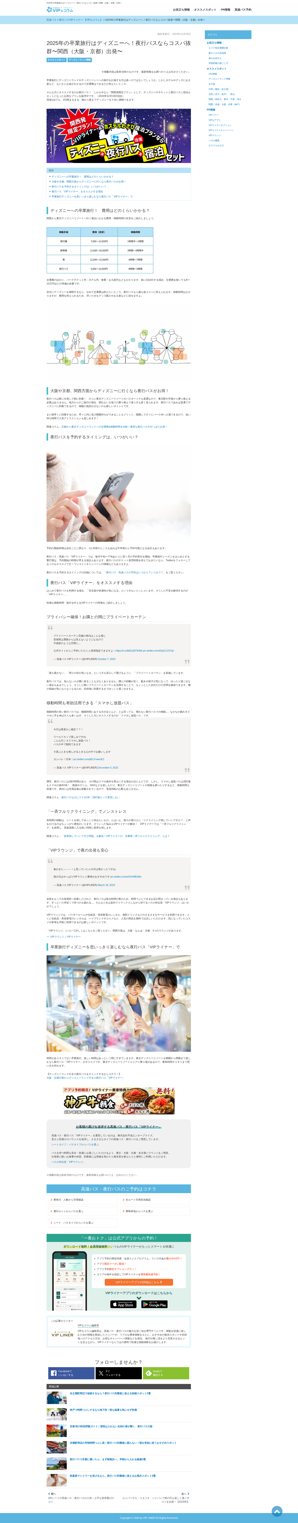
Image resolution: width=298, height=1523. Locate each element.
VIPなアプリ (215, 120)
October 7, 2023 (106, 659)
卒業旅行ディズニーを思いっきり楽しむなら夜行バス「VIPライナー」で (92, 196)
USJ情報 (213, 74)
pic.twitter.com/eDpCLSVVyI (158, 650)
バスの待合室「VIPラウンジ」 (68, 1162)
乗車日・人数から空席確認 (68, 1199)
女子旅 (212, 84)
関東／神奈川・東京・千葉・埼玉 (225, 99)
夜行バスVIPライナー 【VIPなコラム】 (81, 20)
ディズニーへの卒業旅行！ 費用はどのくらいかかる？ (83, 176)
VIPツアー (214, 115)
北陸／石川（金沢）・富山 (222, 94)
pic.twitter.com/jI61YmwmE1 (88, 759)
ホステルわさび (216, 145)
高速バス (51, 20)
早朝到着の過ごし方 (218, 63)
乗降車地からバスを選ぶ (139, 1211)
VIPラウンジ (215, 135)
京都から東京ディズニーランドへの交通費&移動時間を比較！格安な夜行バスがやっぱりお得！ (114, 426)
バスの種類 (214, 140)
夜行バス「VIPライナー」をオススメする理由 (77, 191)
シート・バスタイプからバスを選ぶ (73, 1222)
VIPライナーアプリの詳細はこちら (137, 1282)
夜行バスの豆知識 (217, 53)
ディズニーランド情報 (80, 60)
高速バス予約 (243, 9)
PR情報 (225, 9)
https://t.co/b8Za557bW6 (129, 650)
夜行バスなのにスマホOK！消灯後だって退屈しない (90, 797)
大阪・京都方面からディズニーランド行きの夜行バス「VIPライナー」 (86, 1077)
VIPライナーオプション (220, 125)
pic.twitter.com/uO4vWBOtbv (126, 876)
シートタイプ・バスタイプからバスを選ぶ (75, 1144)
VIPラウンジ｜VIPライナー (65, 936)
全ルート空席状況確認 (138, 1199)
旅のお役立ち (215, 58)
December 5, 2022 (108, 767)
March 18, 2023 (106, 885)
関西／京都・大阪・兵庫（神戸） (225, 104)
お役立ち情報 (181, 9)
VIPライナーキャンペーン (221, 130)
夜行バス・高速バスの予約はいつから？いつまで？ (134, 572)
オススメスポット (205, 9)
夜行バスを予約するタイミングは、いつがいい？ (79, 186)
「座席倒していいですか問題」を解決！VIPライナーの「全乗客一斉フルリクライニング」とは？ (115, 836)
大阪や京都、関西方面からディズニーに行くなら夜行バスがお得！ (89, 181)
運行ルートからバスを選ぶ (68, 1211)
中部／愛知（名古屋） (219, 89)
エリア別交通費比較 (218, 48)
